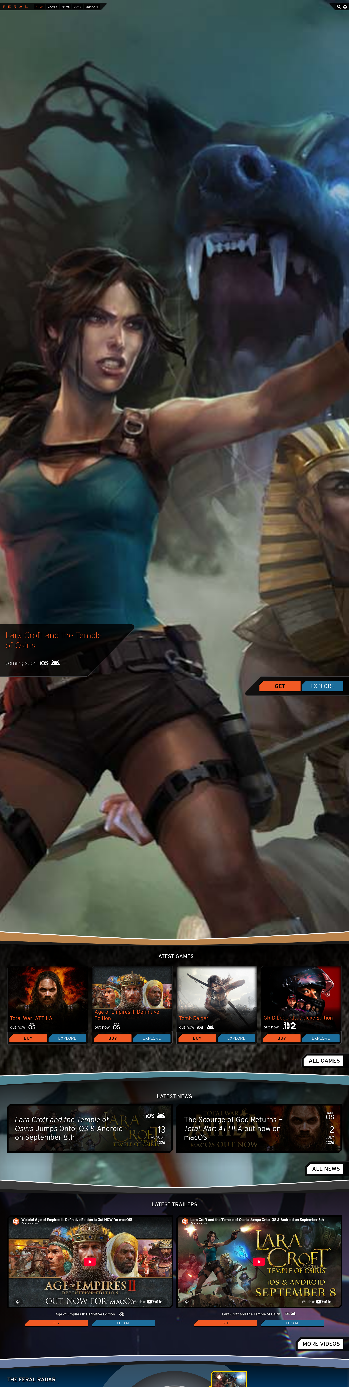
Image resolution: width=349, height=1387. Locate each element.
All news (326, 1168)
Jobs (77, 7)
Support (91, 7)
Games (52, 7)
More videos (321, 1344)
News (66, 7)
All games (324, 1060)
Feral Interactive (14, 6)
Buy (28, 1038)
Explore (322, 686)
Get (280, 686)
